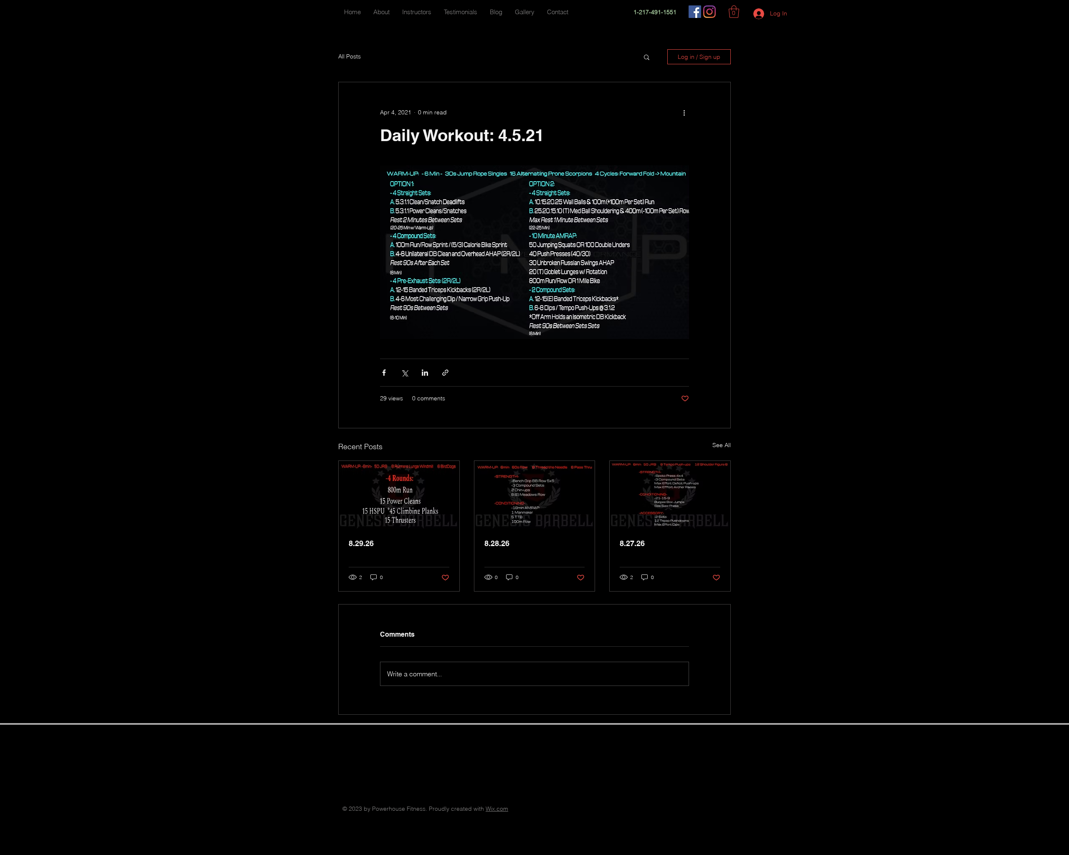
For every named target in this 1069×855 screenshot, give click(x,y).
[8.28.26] (534, 495)
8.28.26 (496, 543)
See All (721, 445)
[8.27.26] (670, 495)
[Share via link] (445, 373)
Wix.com (497, 808)
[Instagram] (709, 11)
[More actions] (684, 112)
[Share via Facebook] (384, 373)
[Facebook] (695, 11)
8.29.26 (361, 543)
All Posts (349, 56)
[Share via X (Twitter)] (404, 373)
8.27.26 (632, 543)
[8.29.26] (399, 495)
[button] (734, 11)
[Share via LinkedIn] (425, 373)
